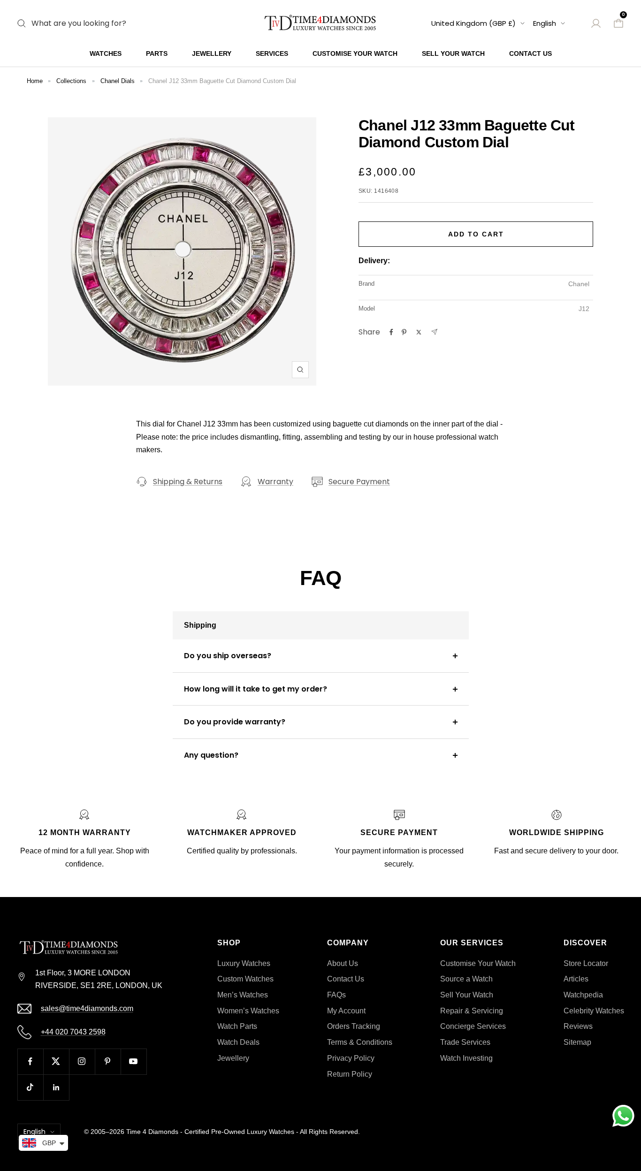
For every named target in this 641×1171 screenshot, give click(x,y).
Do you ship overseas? (227, 655)
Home (35, 80)
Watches (106, 53)
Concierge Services (473, 1026)
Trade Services (465, 1042)
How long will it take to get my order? (255, 689)
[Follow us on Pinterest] (108, 1061)
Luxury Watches (243, 963)
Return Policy (349, 1074)
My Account (346, 1011)
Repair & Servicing (471, 1011)
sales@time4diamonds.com (87, 1008)
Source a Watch (466, 979)
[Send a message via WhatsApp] (623, 1116)
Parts (157, 53)
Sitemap (577, 1042)
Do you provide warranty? (234, 721)
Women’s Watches (248, 1011)
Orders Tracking (353, 1026)
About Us (342, 963)
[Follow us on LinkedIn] (56, 1087)
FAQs (336, 995)
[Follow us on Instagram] (82, 1061)
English (544, 23)
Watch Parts (237, 1026)
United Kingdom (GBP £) (473, 23)
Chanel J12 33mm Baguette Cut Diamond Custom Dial (222, 80)
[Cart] (618, 23)
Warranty (275, 481)
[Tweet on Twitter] (419, 332)
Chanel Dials (117, 80)
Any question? (211, 755)
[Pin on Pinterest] (404, 332)
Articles (576, 979)
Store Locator (586, 963)
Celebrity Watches (594, 1011)
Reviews (578, 1026)
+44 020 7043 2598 (73, 1032)
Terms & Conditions (359, 1042)
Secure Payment (359, 481)
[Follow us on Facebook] (30, 1061)
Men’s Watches (242, 995)
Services (272, 53)
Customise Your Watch (355, 53)
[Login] (596, 23)
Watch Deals (238, 1042)
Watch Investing (466, 1058)
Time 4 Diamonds (152, 1131)
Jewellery (211, 53)
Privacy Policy (350, 1058)
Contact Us (530, 53)
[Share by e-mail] (434, 332)
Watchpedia (583, 995)
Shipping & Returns (187, 481)
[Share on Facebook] (391, 332)
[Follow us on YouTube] (133, 1061)
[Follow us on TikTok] (30, 1087)
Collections (71, 80)
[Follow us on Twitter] (56, 1061)
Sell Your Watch (453, 53)
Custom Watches (245, 979)
